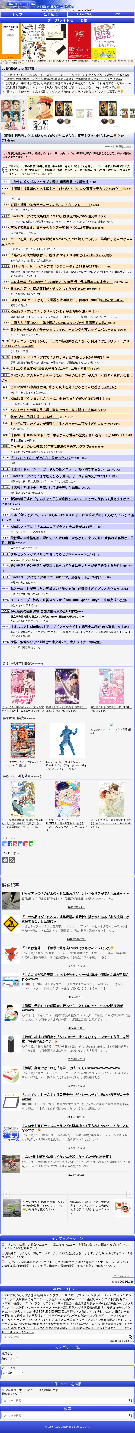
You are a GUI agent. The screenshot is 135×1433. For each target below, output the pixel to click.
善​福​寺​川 (22, 1315)
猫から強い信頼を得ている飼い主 (35, 417)
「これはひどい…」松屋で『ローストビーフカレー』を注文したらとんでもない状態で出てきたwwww (69, 74)
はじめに (51, 14)
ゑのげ (95, 205)
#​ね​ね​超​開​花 (107, 1319)
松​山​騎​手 (69, 1299)
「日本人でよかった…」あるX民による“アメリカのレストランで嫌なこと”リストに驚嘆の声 (62, 91)
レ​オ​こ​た (26, 1311)
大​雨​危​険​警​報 (80, 1303)
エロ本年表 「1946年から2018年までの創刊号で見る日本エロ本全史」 (62, 282)
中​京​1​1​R (65, 1307)
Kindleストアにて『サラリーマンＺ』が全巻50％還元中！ (53, 311)
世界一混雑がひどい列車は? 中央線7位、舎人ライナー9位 (52, 642)
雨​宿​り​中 (92, 1299)
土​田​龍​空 (72, 1319)
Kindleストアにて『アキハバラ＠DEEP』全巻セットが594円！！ (58, 577)
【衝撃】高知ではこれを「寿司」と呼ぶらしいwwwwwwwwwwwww (71, 1068)
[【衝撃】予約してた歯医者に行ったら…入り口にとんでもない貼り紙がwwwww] (11, 1013)
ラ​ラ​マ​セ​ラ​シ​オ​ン (45, 1303)
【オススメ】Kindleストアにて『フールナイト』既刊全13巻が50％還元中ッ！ (67, 626)
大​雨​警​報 (34, 1315)
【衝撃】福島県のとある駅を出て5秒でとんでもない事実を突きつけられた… (66, 188)
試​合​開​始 (30, 1295)
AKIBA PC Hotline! (112, 300)
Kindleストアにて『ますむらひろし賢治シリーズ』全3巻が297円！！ (61, 476)
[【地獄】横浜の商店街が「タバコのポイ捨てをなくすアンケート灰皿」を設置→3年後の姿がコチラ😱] (11, 1044)
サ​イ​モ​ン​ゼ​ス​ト (74, 1295)
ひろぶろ (100, 410)
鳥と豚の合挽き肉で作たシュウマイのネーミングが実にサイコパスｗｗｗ (64, 329)
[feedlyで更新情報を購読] (5, 860)
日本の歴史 (17, 440)
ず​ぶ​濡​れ (82, 1311)
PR (103, 216)
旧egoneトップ (11, 1393)
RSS (117, 14)
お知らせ (7, 1353)
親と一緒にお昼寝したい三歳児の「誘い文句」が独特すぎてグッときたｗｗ (65, 588)
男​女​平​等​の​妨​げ (100, 1303)
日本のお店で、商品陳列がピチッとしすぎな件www (48, 288)
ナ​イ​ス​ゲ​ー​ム (71, 1315)
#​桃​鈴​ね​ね (38, 1323)
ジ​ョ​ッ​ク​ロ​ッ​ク (89, 1319)
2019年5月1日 (76, 1174)
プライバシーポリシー (123, 1276)
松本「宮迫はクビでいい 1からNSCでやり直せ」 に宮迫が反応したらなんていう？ (70, 515)
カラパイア (66, 417)
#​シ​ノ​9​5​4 (28, 1332)
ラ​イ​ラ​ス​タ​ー (36, 1299)
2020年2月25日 (76, 965)
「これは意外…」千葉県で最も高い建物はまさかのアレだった (66, 948)
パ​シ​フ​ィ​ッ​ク (116, 1295)
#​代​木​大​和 (52, 1323)
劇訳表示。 (93, 288)
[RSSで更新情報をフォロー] (12, 860)
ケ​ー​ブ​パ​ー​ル (51, 1307)
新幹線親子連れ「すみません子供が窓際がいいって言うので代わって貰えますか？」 (72, 499)
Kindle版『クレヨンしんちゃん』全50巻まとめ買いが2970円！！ (58, 398)
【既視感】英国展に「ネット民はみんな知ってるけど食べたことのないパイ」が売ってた (60, 87)
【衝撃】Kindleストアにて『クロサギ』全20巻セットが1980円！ (58, 357)
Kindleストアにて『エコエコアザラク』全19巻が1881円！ (53, 526)
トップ (17, 14)
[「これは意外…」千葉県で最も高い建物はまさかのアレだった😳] (11, 955)
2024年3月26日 (76, 1085)
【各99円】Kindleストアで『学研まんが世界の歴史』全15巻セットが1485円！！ (69, 435)
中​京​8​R (15, 1311)
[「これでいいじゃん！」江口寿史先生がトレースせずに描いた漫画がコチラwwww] (11, 1102)
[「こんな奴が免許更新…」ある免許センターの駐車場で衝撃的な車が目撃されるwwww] (11, 982)
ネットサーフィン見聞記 (97, 255)
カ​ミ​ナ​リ (22, 1319)
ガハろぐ (20, 543)
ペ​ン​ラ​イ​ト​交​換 (109, 1299)
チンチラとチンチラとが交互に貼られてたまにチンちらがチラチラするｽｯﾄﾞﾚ (66, 565)
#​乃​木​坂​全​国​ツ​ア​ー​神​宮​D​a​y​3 (67, 1327)
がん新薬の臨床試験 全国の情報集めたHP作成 (44, 611)
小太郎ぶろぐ (109, 387)
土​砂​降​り (70, 1311)
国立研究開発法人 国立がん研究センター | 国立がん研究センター (47, 616)
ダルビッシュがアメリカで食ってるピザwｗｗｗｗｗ (49, 554)
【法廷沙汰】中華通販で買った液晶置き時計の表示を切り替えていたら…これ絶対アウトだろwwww (67, 83)
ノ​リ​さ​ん (10, 1319)
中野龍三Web (79, 458)
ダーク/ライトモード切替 (67, 20)
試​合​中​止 (86, 1315)
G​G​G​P (5, 1295)
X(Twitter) (84, 14)
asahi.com (96, 227)
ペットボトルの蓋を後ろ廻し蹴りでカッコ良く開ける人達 (52, 410)
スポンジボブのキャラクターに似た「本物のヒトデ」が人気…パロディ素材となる (70, 375)
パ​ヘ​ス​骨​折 (18, 1307)
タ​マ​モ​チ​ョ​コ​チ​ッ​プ (114, 1307)
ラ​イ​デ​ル (57, 1315)
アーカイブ (8, 1368)
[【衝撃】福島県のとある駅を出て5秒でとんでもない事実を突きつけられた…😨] (20, 843)
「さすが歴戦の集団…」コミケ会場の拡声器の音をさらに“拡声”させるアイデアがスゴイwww (63, 79)
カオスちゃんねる (12, 503)
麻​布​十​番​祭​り (13, 1303)
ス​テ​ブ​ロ (28, 1303)
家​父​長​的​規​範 (92, 1307)
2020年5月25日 (76, 1147)
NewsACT (28, 346)
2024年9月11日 (76, 1028)
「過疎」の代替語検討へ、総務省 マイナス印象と (46, 255)
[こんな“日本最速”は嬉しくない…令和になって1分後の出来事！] (11, 1164)
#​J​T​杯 (14, 1323)
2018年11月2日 (76, 907)
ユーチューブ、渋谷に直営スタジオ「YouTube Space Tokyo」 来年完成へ (65, 600)
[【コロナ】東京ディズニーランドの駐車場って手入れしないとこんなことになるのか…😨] (11, 1133)
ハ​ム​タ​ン (108, 1311)
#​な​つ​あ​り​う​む (68, 1323)
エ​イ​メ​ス (60, 1319)
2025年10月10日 (76, 1117)
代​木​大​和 (77, 1307)
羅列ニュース (125, 146)
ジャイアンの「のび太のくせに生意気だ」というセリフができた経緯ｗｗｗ (75, 893)
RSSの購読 (66, 1253)
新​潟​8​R (41, 1295)
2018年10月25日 (76, 939)
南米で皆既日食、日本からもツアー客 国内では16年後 (50, 227)
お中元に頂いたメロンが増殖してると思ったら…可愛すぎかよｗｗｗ (60, 423)
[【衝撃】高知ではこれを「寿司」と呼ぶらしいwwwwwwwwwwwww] (11, 1075)
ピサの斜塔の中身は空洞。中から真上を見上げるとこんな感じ (56, 387)
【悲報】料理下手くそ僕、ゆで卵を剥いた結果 (44, 487)
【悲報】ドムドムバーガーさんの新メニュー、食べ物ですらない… (59, 469)
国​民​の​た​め (17, 1295)
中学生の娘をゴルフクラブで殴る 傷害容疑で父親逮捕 (50, 182)
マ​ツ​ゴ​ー (80, 1299)
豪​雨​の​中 (116, 1303)
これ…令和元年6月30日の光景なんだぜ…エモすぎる (49, 368)
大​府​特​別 (21, 1299)
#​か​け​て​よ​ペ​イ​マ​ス (98, 1327)
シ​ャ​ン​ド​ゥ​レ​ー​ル (96, 1295)
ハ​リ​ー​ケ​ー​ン (33, 1307)
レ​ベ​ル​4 (46, 1315)
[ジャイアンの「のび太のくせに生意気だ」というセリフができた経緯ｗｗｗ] (11, 901)
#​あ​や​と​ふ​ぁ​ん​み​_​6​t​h (92, 1323)
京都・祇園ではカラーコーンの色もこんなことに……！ (51, 205)
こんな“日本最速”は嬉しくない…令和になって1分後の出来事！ (67, 1156)
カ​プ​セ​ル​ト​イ (54, 1299)
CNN (98, 642)
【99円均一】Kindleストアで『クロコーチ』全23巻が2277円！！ (58, 266)
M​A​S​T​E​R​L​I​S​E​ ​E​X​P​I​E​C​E (48, 1311)
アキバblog (120, 282)
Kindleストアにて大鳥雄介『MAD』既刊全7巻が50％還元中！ (56, 216)
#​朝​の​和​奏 (25, 1323)
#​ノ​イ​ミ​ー (117, 1327)
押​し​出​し (10, 1315)
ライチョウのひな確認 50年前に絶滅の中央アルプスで (50, 446)
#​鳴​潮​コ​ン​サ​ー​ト (116, 1323)
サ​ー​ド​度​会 (65, 1303)
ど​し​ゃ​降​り (100, 1315)
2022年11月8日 (76, 997)
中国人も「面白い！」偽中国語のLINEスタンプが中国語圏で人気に (59, 323)
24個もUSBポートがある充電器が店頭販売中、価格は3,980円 (55, 300)
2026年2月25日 (76, 1059)
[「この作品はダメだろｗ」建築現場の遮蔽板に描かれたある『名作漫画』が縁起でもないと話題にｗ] (11, 924)
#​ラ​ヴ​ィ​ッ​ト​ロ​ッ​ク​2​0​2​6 (33, 1327)
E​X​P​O (33, 1319)
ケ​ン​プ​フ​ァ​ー (55, 1295)
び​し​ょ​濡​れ (95, 1311)
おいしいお (114, 469)
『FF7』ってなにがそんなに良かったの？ (41, 458)
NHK (92, 182)
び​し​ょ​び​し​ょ (45, 1319)
